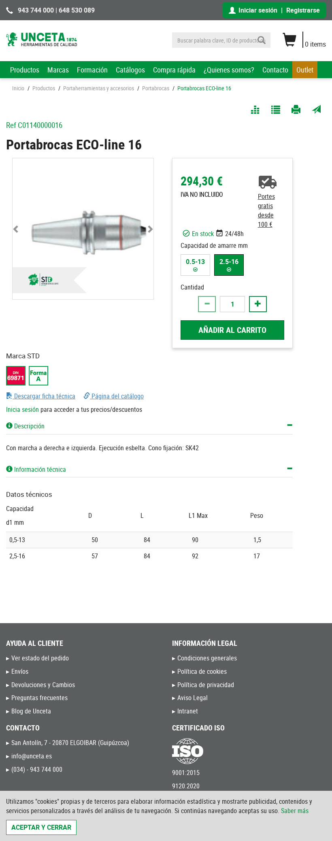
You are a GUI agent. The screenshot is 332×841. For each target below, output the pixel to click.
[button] (16, 228)
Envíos (19, 671)
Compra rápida (174, 70)
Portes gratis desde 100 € (266, 210)
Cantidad (192, 287)
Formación (92, 70)
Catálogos (130, 70)
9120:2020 (186, 785)
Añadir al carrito (232, 329)
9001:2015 (186, 772)
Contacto (275, 70)
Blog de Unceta (31, 711)
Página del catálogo (117, 396)
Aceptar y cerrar (41, 827)
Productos (24, 70)
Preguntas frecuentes (39, 697)
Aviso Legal (192, 697)
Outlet (304, 70)
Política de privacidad (205, 684)
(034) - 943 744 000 (36, 769)
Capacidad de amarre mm (214, 245)
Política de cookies (202, 671)
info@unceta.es (31, 756)
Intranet (187, 711)
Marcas (58, 70)
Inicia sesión (22, 409)
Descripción (29, 426)
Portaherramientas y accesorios (98, 88)
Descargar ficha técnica (44, 396)
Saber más (295, 810)
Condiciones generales (207, 658)
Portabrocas (155, 88)
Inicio (18, 88)
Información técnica (39, 469)
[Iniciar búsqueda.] (261, 40)
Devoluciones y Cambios (43, 684)
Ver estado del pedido (40, 658)
